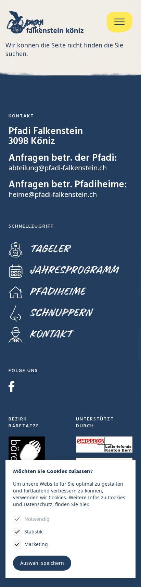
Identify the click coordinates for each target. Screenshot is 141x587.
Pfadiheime (57, 291)
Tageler (49, 249)
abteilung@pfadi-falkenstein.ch (58, 167)
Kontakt (50, 334)
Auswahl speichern (42, 563)
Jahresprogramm (73, 270)
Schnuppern (60, 312)
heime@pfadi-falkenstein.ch (53, 194)
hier (83, 504)
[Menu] (119, 22)
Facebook (11, 386)
